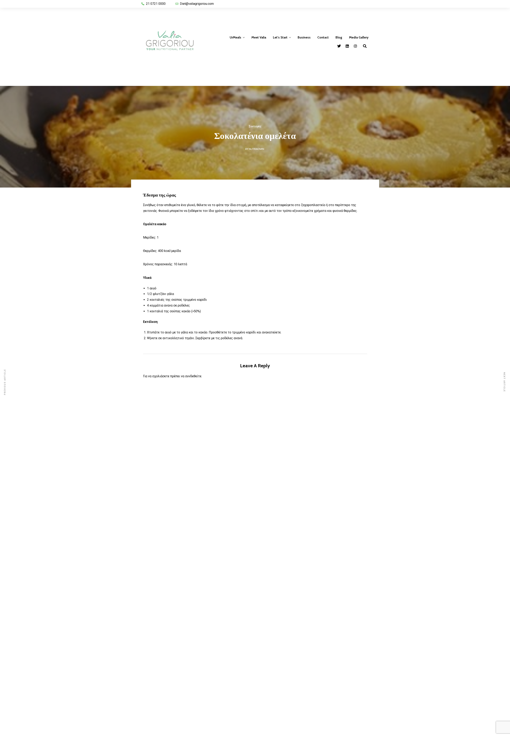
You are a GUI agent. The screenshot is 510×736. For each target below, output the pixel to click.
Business (304, 37)
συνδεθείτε (193, 376)
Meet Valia (258, 37)
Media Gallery (359, 37)
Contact (323, 37)
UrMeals (235, 37)
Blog (338, 37)
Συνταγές (255, 126)
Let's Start (280, 37)
